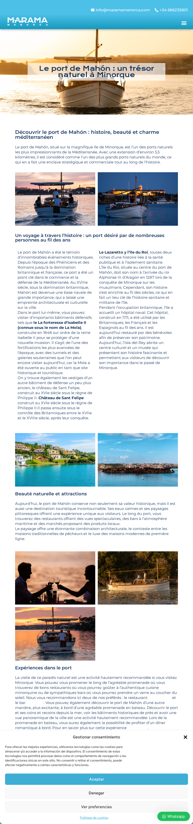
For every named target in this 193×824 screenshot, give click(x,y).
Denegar (96, 793)
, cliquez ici (138, 727)
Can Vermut (160, 697)
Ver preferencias (96, 806)
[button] (185, 737)
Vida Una (35, 702)
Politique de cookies (94, 817)
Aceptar (96, 779)
